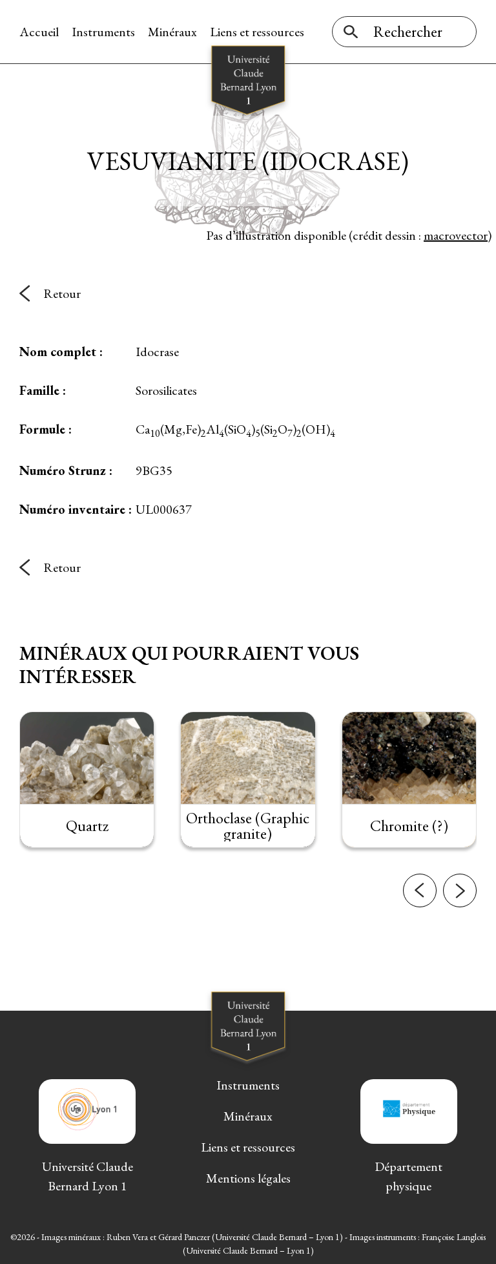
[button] (420, 890)
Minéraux (172, 31)
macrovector (456, 235)
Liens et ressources (257, 31)
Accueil (39, 31)
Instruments (103, 31)
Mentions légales (248, 1178)
